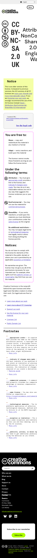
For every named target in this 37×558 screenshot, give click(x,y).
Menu (30, 7)
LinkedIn (15, 516)
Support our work (13, 309)
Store (4, 486)
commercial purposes (17, 207)
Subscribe (18, 535)
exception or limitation (22, 260)
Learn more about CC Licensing (19, 305)
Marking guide (14, 371)
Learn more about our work (17, 301)
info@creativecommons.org (12, 511)
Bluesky (5, 516)
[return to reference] (8, 338)
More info (13, 353)
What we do (6, 476)
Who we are (6, 473)
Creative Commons (10, 11)
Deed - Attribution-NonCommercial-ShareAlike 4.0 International (16, 105)
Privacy (5, 492)
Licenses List (12, 319)
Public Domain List (14, 323)
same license (13, 222)
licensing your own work (17, 98)
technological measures (19, 232)
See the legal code (24, 125)
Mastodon (10, 516)
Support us (6, 482)
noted (26, 546)
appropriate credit (16, 180)
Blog (3, 479)
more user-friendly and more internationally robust (18, 94)
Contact (5, 489)
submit (32, 468)
